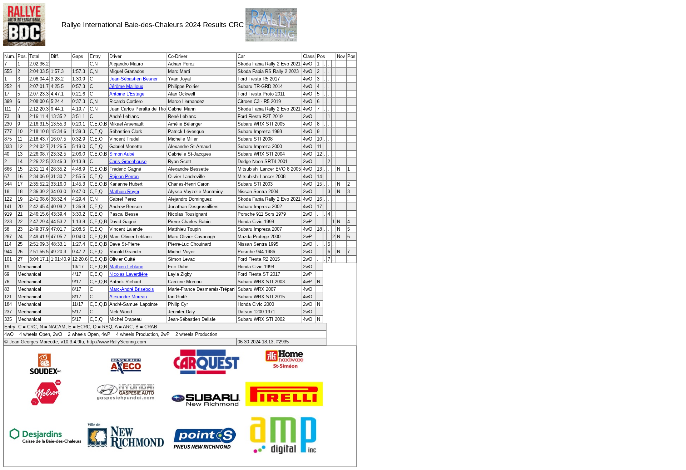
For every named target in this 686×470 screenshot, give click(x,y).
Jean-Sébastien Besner (133, 79)
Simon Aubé (121, 154)
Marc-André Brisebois (131, 289)
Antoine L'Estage (126, 94)
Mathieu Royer (124, 191)
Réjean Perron (124, 176)
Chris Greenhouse (127, 161)
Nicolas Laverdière (128, 274)
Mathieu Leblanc (126, 266)
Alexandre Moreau (128, 296)
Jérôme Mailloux (126, 86)
